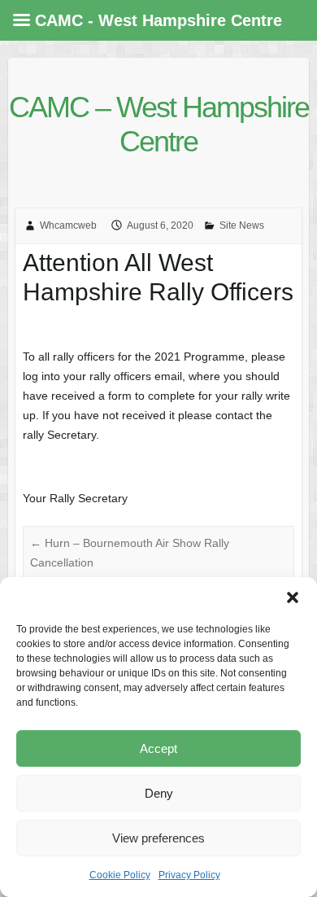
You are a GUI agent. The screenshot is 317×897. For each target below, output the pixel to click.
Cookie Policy (119, 875)
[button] (292, 597)
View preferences (158, 838)
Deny (159, 793)
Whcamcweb (68, 225)
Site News (241, 225)
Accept (158, 748)
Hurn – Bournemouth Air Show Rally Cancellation (129, 552)
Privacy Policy (189, 875)
